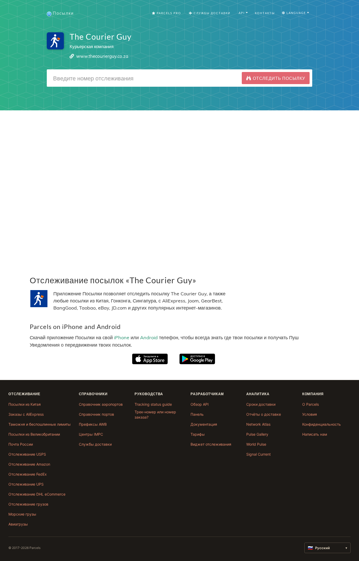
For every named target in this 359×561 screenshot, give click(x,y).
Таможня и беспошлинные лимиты (39, 424)
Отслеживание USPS (27, 454)
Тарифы (198, 434)
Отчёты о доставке (263, 414)
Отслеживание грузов (28, 504)
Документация (204, 424)
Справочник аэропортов (101, 404)
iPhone (121, 337)
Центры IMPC (91, 434)
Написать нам (314, 434)
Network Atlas (258, 424)
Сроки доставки (260, 404)
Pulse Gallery (257, 434)
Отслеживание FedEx (27, 474)
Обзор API (200, 404)
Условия (309, 414)
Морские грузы (22, 514)
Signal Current (258, 454)
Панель (197, 414)
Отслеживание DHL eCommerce (36, 494)
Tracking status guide (153, 404)
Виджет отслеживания (211, 444)
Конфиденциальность (321, 424)
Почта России (20, 444)
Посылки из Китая (24, 404)
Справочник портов (96, 414)
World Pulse (256, 444)
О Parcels (310, 404)
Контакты (265, 13)
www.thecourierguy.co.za (102, 56)
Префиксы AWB (93, 424)
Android (149, 337)
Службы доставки (95, 444)
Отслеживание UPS (26, 484)
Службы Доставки (211, 13)
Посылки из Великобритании (34, 434)
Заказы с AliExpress (26, 414)
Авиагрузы (18, 524)
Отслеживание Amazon (29, 464)
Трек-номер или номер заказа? (155, 414)
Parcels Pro (168, 13)
